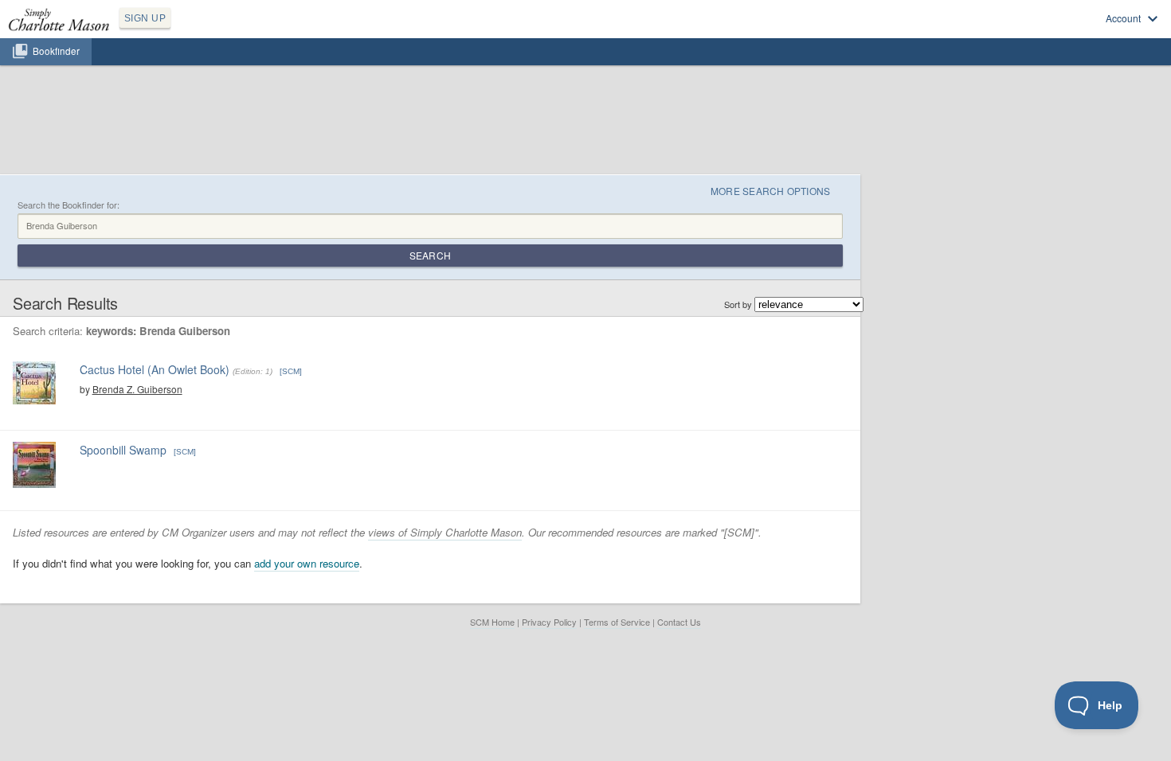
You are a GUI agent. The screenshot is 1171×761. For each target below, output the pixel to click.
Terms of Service (617, 621)
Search (430, 255)
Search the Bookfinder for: (68, 205)
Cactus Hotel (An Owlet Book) (154, 369)
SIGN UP (145, 18)
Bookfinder (56, 51)
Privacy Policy (549, 621)
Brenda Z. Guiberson (137, 389)
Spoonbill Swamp (123, 450)
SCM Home (492, 621)
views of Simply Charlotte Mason (445, 532)
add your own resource (306, 563)
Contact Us (679, 621)
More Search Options (771, 190)
